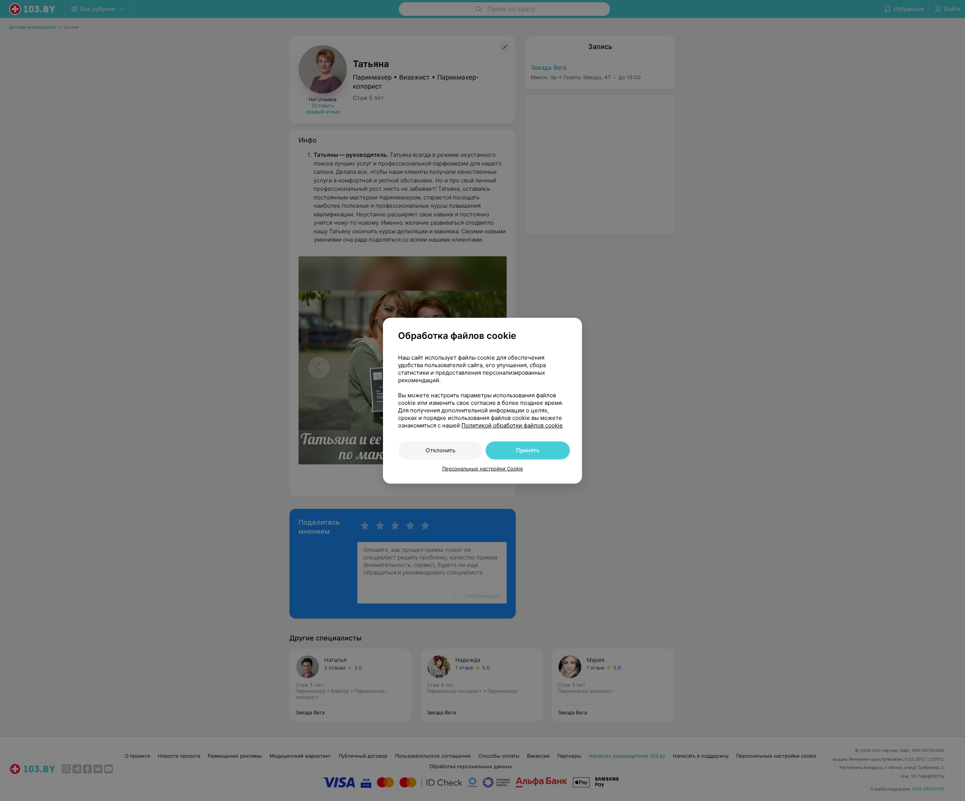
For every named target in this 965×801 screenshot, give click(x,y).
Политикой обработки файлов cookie (512, 425)
